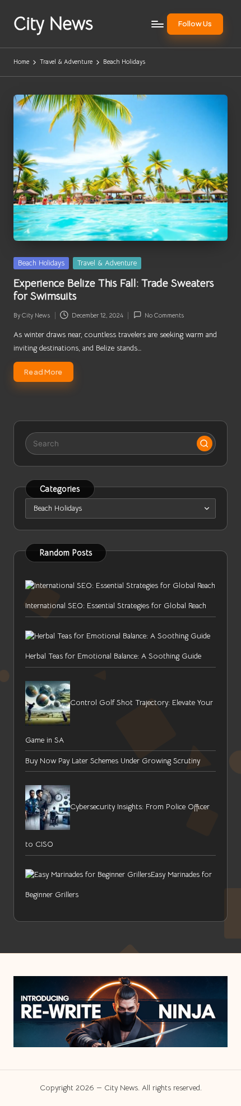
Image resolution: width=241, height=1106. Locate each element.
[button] (195, 24)
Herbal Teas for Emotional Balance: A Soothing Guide (113, 656)
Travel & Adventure (107, 263)
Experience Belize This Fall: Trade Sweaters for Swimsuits (113, 289)
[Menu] (157, 24)
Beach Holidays (41, 263)
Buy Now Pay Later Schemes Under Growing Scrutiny (112, 761)
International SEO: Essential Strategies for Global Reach (115, 605)
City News (53, 24)
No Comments (164, 315)
